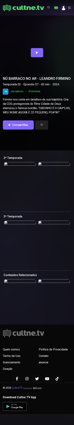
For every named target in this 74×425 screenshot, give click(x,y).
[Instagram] (27, 379)
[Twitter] (37, 379)
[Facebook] (16, 379)
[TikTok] (57, 379)
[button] (48, 7)
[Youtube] (47, 379)
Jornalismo (17, 91)
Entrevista (34, 91)
